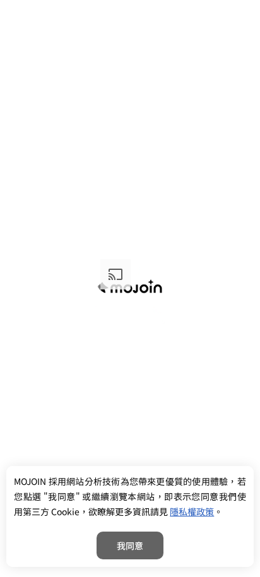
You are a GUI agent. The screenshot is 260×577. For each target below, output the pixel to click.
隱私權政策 (192, 511)
